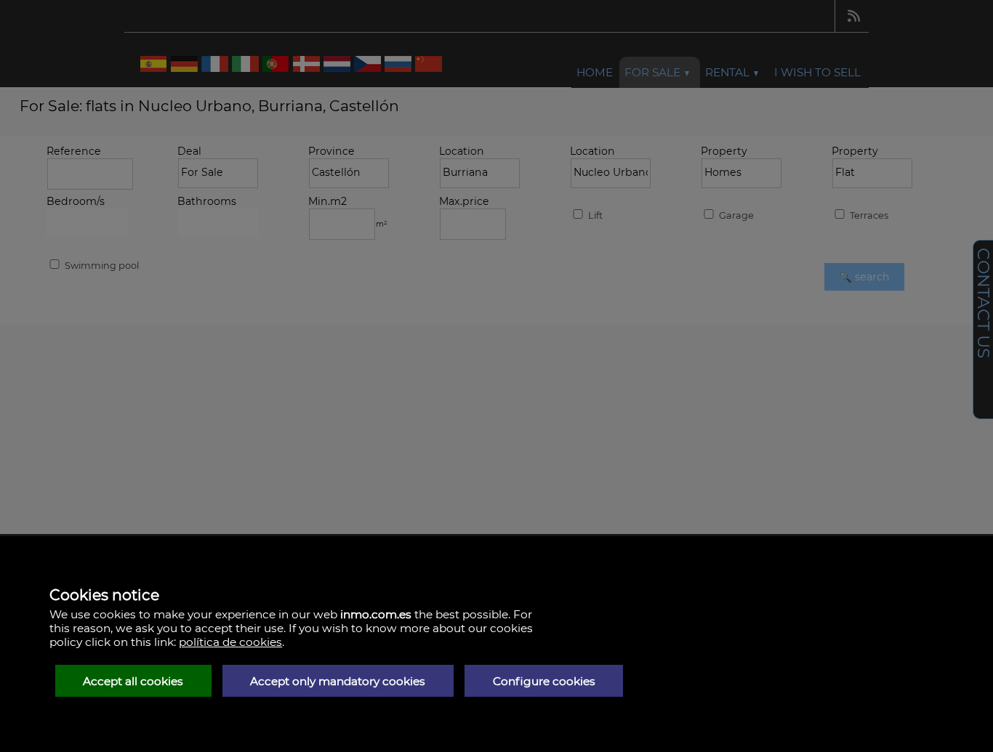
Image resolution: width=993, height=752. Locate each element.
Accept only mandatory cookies (337, 681)
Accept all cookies (133, 681)
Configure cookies (544, 681)
